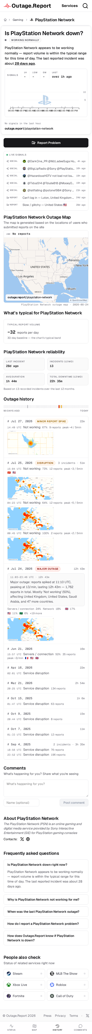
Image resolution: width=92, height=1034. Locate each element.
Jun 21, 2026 (19, 649)
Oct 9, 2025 (19, 714)
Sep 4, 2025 (19, 744)
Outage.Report (31, 5)
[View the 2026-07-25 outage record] (59, 406)
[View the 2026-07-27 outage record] (61, 406)
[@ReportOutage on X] (87, 1015)
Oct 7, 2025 (19, 729)
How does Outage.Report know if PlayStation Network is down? (40, 938)
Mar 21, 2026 (19, 683)
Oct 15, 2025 (19, 698)
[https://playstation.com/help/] (28, 839)
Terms (73, 1016)
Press (47, 1016)
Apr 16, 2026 (19, 667)
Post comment (74, 803)
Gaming (18, 20)
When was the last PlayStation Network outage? (43, 912)
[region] (46, 270)
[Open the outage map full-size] (30, 442)
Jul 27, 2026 (19, 421)
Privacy (60, 1016)
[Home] (5, 19)
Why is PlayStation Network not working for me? (43, 900)
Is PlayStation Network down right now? (37, 865)
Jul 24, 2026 (19, 569)
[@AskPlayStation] (22, 839)
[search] (85, 6)
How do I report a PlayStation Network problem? (43, 924)
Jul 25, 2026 (19, 463)
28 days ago (25, 63)
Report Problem (49, 143)
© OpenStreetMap (78, 300)
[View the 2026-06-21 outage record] (27, 406)
